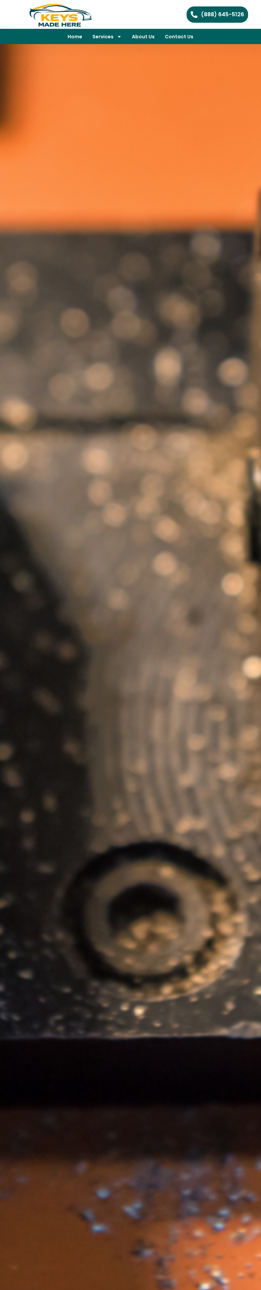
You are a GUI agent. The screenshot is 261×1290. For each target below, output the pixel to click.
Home (75, 36)
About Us (143, 36)
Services (103, 36)
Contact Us (179, 36)
